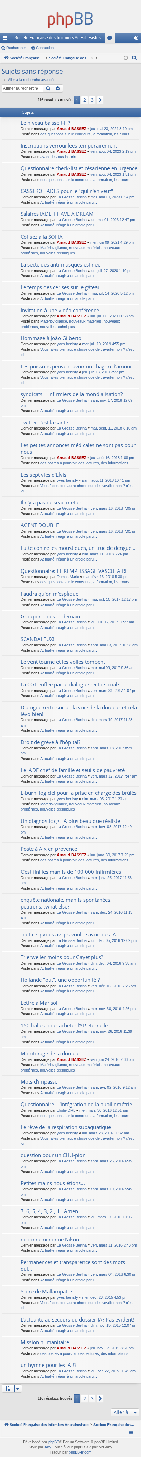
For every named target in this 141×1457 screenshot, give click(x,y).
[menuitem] (134, 58)
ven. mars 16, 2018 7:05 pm (114, 508)
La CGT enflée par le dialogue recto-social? (70, 684)
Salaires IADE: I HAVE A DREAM (57, 213)
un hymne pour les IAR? (48, 1364)
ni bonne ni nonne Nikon (50, 1239)
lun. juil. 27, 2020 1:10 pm (111, 271)
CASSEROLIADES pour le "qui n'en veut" (67, 190)
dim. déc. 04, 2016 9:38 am (113, 963)
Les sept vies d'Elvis (43, 474)
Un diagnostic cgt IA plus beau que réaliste (70, 820)
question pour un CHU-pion (53, 1155)
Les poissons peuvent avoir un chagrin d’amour (76, 366)
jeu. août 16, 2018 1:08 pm (112, 458)
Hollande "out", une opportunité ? (60, 979)
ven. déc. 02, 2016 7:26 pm (113, 986)
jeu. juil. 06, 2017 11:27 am (112, 622)
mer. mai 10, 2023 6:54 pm (112, 197)
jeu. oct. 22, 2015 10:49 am (113, 1371)
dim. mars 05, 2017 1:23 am (105, 799)
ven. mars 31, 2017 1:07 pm (114, 690)
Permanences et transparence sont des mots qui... (73, 1265)
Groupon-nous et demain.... (53, 616)
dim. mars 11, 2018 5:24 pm (105, 554)
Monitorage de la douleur (50, 1053)
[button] (100, 100)
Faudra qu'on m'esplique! (50, 593)
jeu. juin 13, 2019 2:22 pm (103, 372)
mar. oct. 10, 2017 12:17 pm (114, 599)
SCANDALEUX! (37, 638)
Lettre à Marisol (39, 1002)
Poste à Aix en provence (49, 848)
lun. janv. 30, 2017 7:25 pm (112, 855)
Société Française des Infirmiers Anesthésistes (57, 37)
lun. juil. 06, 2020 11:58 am (112, 316)
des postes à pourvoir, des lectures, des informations (84, 463)
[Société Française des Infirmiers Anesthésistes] (70, 19)
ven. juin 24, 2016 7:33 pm (112, 1059)
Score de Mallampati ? (46, 1291)
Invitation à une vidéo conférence (60, 310)
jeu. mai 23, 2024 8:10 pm (111, 129)
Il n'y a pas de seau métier (51, 502)
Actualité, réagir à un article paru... (68, 202)
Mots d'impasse (39, 1081)
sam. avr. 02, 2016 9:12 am (113, 1087)
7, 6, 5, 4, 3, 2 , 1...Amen (49, 1211)
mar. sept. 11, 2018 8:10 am (114, 428)
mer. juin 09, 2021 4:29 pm (112, 242)
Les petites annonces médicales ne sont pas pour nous (78, 448)
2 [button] (84, 100)
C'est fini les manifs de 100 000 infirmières (71, 871)
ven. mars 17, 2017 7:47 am (114, 776)
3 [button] (92, 100)
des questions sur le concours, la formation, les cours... (86, 134)
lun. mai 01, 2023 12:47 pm (113, 220)
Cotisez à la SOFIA (42, 236)
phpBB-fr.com (80, 1452)
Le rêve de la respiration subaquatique (66, 1126)
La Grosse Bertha (72, 197)
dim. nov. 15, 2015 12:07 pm (114, 1325)
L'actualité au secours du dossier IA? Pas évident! (77, 1319)
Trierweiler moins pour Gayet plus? (62, 957)
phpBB (53, 1442)
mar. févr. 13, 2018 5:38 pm (105, 577)
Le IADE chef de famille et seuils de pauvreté (73, 769)
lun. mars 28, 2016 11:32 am (105, 1133)
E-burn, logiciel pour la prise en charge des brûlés (79, 792)
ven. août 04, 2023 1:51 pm (113, 174)
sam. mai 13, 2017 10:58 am (114, 645)
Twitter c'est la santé (44, 422)
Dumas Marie (68, 577)
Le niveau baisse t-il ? (45, 122)
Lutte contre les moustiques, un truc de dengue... (78, 547)
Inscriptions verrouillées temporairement (69, 145)
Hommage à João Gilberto (51, 338)
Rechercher (16, 48)
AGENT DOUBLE (40, 525)
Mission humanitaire (45, 1342)
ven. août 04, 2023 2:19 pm (113, 151)
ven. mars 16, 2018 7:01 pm (114, 531)
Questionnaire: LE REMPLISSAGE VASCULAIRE (74, 570)
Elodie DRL (66, 1110)
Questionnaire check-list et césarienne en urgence (79, 168)
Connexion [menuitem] (137, 39)
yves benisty (67, 344)
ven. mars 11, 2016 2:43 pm (114, 1245)
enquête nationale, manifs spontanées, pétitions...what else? (66, 903)
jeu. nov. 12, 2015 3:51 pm (112, 1348)
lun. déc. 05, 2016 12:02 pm (114, 940)
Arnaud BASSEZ (71, 129)
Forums (111, 39)
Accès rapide (6, 39)
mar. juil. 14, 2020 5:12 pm (112, 293)
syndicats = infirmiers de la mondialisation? (72, 394)
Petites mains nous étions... (53, 1182)
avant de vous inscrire (58, 157)
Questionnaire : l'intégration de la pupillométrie (76, 1104)
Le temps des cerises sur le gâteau (61, 287)
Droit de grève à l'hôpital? (50, 742)
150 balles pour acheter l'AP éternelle (64, 1025)
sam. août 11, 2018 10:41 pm (106, 480)
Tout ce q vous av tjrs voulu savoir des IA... (70, 934)
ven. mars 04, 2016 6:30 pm (114, 1274)
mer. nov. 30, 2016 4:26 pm (113, 1009)
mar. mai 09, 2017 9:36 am (112, 668)
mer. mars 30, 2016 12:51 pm (103, 1110)
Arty (47, 1447)
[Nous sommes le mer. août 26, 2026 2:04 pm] (126, 58)
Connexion (45, 48)
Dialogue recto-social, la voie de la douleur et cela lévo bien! (79, 710)
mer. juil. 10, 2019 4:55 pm (103, 344)
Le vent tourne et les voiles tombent (63, 661)
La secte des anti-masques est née (60, 264)
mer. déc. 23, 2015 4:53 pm (104, 1297)
